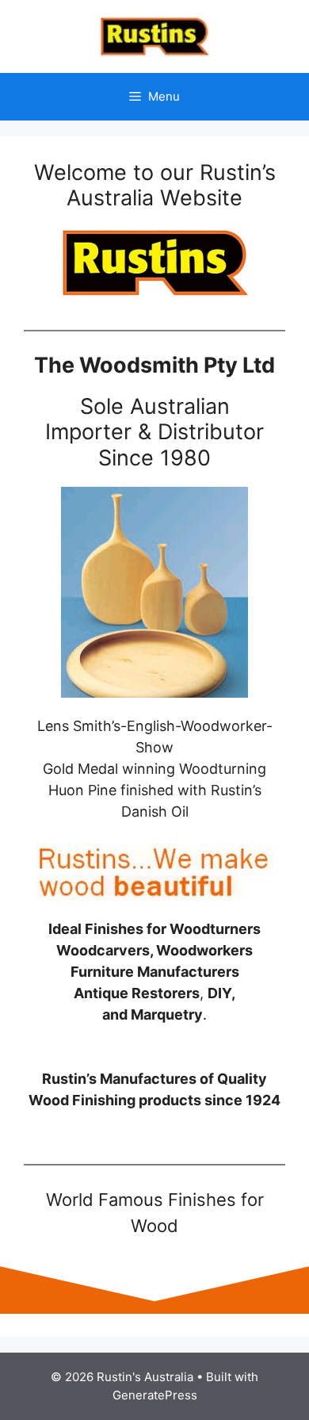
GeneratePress (155, 1395)
